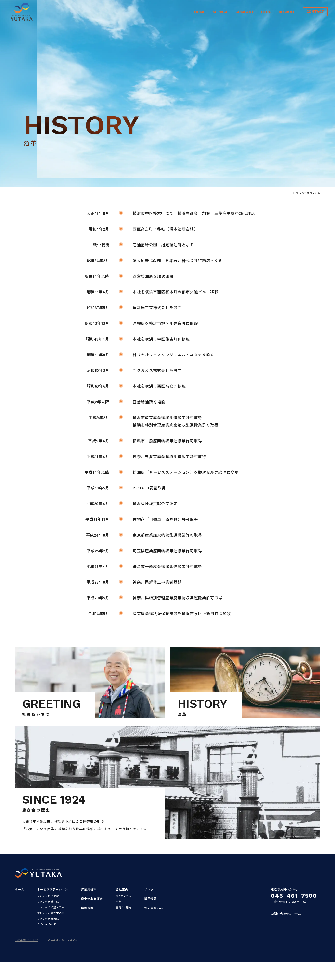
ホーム (19, 889)
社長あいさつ (123, 896)
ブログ (149, 889)
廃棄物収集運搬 (92, 898)
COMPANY (244, 12)
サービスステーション (52, 889)
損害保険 (87, 908)
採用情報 (150, 898)
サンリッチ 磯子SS (48, 901)
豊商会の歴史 (123, 907)
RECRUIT (287, 12)
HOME (199, 12)
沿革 (118, 901)
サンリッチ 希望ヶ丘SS (50, 907)
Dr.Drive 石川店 (46, 924)
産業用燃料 (89, 889)
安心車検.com (153, 908)
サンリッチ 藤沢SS (48, 918)
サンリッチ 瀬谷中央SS (50, 913)
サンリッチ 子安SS (48, 896)
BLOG (266, 12)
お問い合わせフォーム (286, 914)
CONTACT (315, 11)
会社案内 (307, 193)
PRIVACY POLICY (26, 940)
